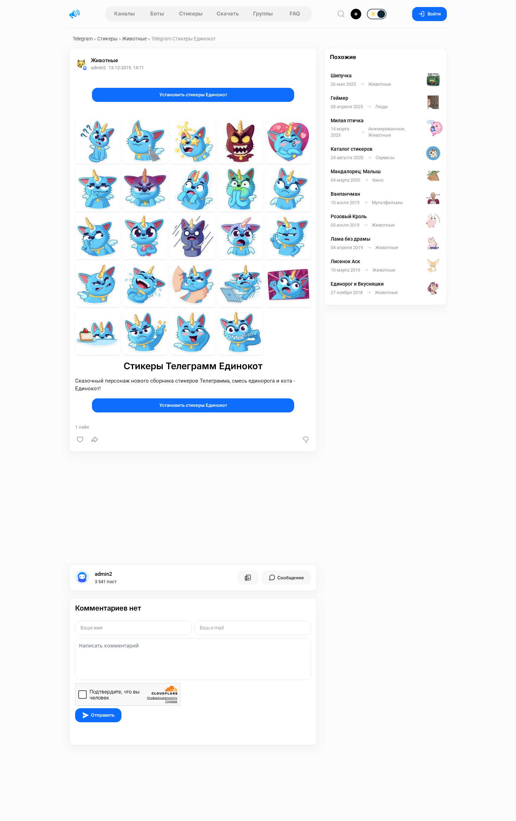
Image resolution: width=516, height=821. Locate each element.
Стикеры (191, 13)
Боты (157, 13)
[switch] (354, 14)
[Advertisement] (193, 508)
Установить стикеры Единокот (193, 94)
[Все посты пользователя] (247, 578)
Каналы (124, 13)
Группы (263, 13)
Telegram (83, 38)
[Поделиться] (94, 439)
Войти (434, 14)
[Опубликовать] (356, 14)
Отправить (102, 715)
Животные (134, 38)
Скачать (228, 13)
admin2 (103, 574)
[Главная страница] (74, 14)
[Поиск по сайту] (341, 14)
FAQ (295, 13)
